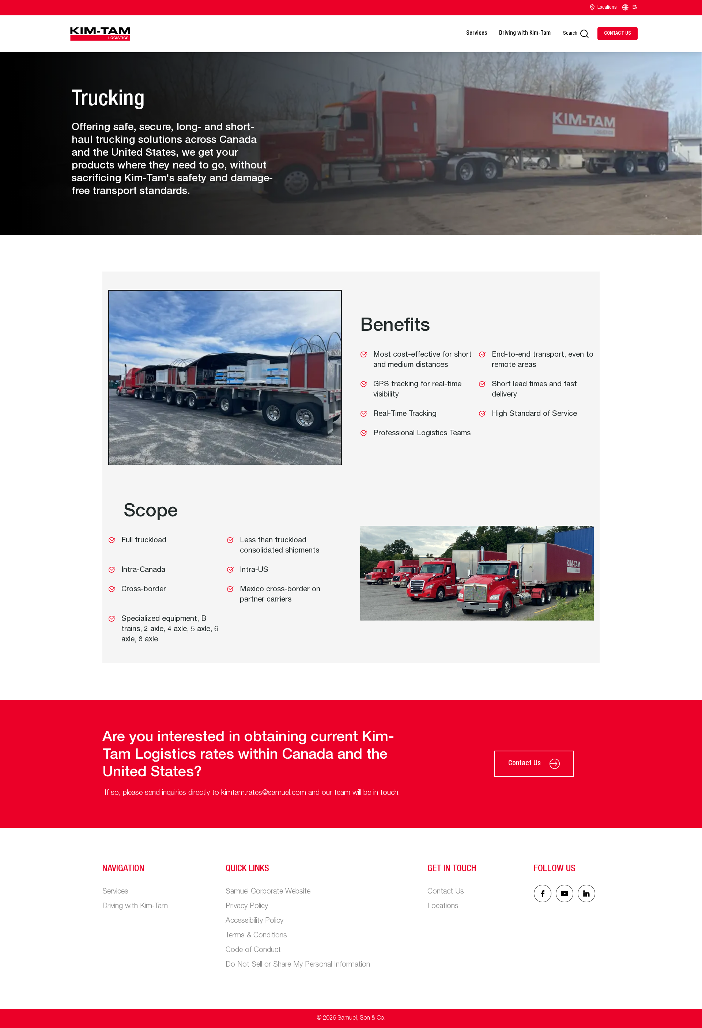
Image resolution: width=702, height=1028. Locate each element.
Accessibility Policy (254, 921)
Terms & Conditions (256, 936)
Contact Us (524, 763)
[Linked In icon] (564, 893)
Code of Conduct (253, 950)
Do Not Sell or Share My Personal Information (298, 965)
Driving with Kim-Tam (525, 34)
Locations (607, 7)
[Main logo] (100, 34)
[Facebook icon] (542, 893)
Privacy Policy (247, 906)
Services (476, 34)
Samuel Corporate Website (268, 892)
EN (635, 7)
